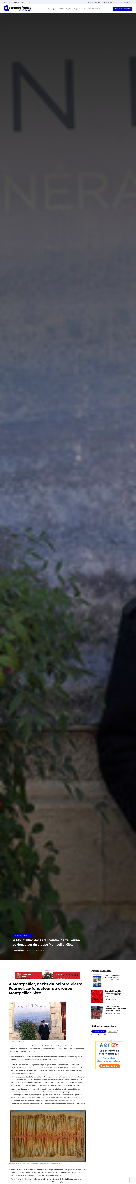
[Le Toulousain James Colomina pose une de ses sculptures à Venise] (97, 1012)
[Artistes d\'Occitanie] (17, 8)
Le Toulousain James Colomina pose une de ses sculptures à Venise (115, 1009)
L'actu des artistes (23, 936)
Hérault (105, 1034)
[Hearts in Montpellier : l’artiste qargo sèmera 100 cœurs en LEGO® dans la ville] (97, 996)
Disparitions (112, 1031)
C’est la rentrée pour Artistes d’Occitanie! (113, 976)
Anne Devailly (20, 950)
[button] (8, 2)
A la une (107, 979)
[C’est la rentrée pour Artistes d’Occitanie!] (97, 980)
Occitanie (96, 1034)
